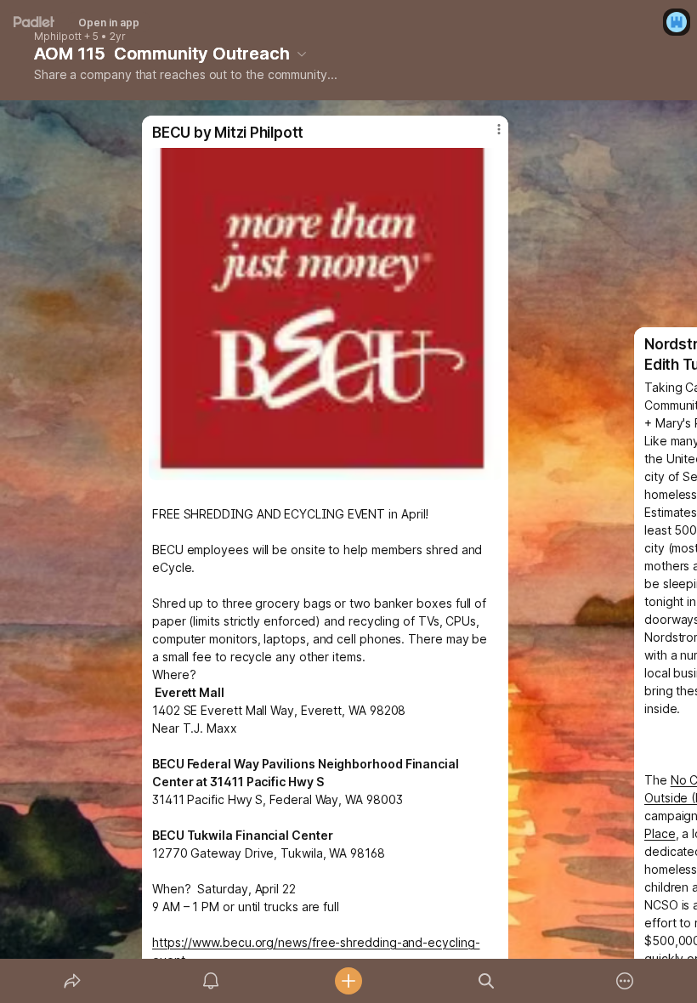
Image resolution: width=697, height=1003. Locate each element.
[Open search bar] (486, 981)
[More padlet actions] (625, 981)
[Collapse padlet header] (302, 53)
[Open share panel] (72, 981)
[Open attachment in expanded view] (325, 314)
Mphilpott (58, 36)
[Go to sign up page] (676, 22)
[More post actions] (488, 136)
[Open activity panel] (211, 981)
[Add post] (349, 981)
